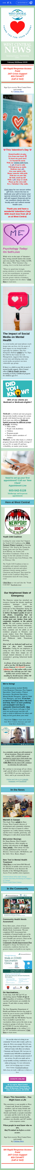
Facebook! (22, 781)
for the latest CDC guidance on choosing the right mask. (20, 763)
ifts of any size (8, 1070)
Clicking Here (18, 91)
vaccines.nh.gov (10, 1028)
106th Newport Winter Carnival (16, 544)
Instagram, (12, 781)
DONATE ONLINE (17, 1079)
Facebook (14, 585)
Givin (17, 1065)
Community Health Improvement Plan (17, 942)
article (19, 352)
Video (14, 719)
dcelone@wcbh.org (22, 1067)
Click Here (8, 190)
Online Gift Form (21, 163)
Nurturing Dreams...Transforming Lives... (17, 56)
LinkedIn (25, 779)
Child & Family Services (16, 371)
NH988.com (7, 669)
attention (11, 271)
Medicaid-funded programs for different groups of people (17, 422)
